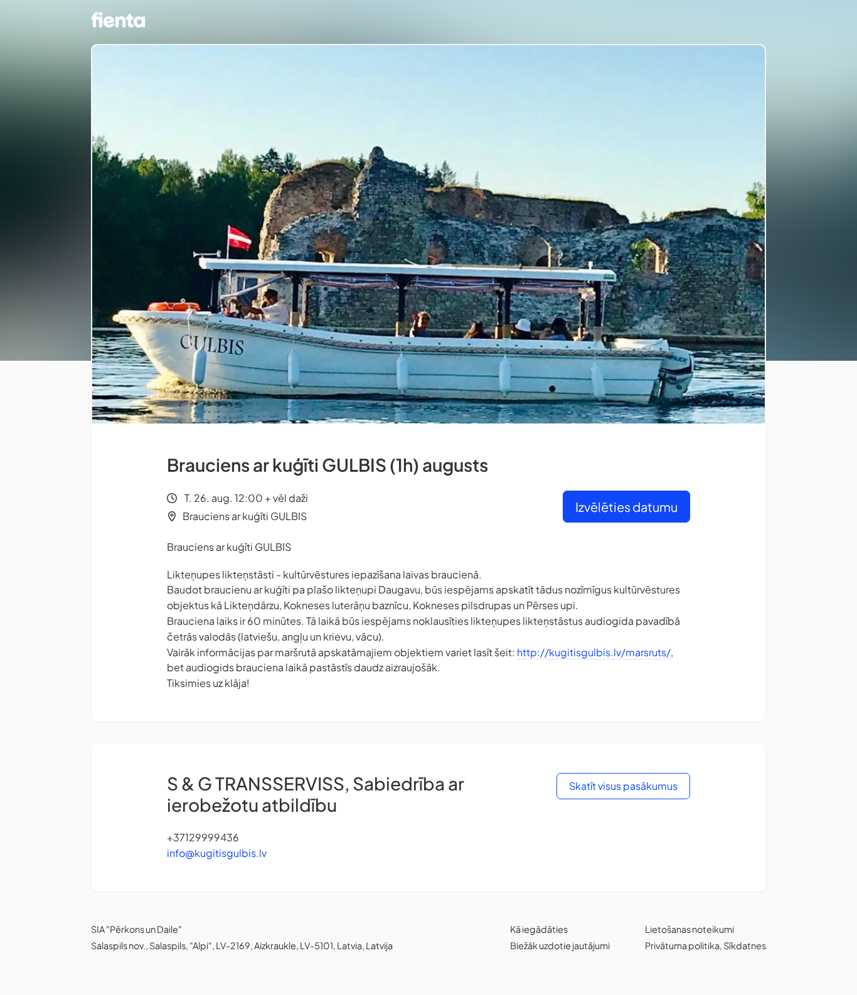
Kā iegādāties (539, 929)
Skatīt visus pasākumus (623, 785)
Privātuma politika (682, 945)
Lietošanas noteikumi (689, 929)
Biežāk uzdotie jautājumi (560, 945)
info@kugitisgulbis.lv (217, 852)
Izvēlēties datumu (626, 506)
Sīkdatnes (744, 945)
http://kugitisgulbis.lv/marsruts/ (594, 652)
